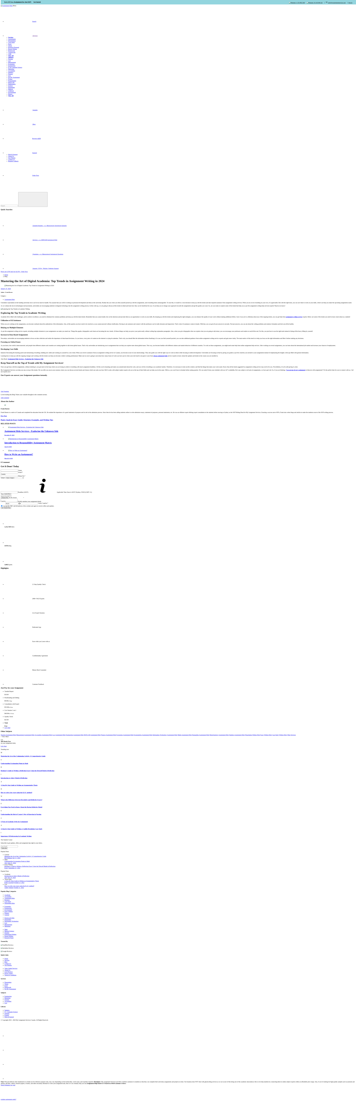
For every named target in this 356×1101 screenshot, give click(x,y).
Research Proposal (13, 47)
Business (7, 900)
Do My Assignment (14, 77)
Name (20, 470)
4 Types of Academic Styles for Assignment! (14, 821)
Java (9, 76)
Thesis (10, 46)
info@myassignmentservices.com (337, 2)
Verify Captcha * (43, 503)
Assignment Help (9, 299)
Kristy (6, 868)
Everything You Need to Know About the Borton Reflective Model (21, 807)
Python (10, 79)
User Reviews (8, 972)
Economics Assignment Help (124, 735)
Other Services (291, 735)
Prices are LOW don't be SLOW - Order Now (14, 271)
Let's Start (7, 728)
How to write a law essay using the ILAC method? (16, 792)
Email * (20, 472)
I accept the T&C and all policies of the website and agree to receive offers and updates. (28, 506)
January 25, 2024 (6, 288)
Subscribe (4, 848)
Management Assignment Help (25, 735)
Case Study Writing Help (279, 735)
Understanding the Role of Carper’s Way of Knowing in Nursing (21, 814)
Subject (3, 478)
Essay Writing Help (266, 735)
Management (12, 62)
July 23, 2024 (12, 877)
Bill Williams (8, 858)
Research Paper (9, 938)
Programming (12, 81)
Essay (10, 44)
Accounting (11, 71)
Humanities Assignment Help (200, 735)
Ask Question (5, 391)
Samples (35, 110)
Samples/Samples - (49, 225)
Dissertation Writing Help (252, 735)
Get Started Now (5, 508)
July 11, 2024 (16, 858)
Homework (11, 51)
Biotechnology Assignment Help (219, 735)
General (6, 915)
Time (2, 494)
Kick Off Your (22, 2)
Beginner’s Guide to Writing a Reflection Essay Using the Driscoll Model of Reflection (27, 770)
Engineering (11, 66)
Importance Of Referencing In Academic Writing (16, 836)
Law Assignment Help (59, 735)
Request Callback (13, 161)
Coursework (11, 52)
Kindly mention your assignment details (29, 501)
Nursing (10, 59)
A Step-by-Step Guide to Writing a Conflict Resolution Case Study (21, 829)
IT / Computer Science (11, 1012)
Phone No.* (21, 476)
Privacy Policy (8, 973)
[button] (20, 153)
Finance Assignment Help (108, 735)
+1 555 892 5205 (300, 2)
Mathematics (12, 84)
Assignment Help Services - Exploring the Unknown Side (25, 359)
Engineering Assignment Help (75, 735)
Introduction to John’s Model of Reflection (14, 778)
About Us (11, 156)
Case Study (11, 42)
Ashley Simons (8, 887)
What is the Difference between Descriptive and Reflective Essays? (21, 800)
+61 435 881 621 (318, 2)
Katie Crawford (9, 882)
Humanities (11, 87)
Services (6, 960)
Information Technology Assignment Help (165, 735)
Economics (11, 64)
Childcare (11, 91)
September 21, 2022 (14, 868)
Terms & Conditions (10, 975)
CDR (9, 54)
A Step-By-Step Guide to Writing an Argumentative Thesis (19, 785)
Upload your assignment (6, 496)
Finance (10, 74)
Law (9, 61)
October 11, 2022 (19, 887)
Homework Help (9, 918)
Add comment (5, 398)
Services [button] (35, 36)
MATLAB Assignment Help (92, 735)
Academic (7, 895)
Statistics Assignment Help (237, 735)
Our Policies (11, 158)
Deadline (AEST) (23, 492)
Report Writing (12, 49)
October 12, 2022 (19, 882)
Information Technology (11, 921)
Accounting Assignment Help (43, 735)
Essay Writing (8, 911)
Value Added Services (10, 968)
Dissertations (12, 41)
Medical (10, 89)
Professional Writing (10, 934)
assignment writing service (294, 317)
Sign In (350, 2)
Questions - (47, 254)
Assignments (12, 39)
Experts (6, 1015)
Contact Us (11, 159)
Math (6, 929)
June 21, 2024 (12, 863)
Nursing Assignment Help (8, 735)
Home (6, 958)
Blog (34, 124)
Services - (44, 240)
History (10, 94)
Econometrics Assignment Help (143, 735)
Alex (5, 863)
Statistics (10, 72)
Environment (12, 92)
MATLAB (11, 82)
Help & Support (13, 154)
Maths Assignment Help (185, 735)
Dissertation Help (9, 903)
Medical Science (9, 931)
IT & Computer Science (15, 67)
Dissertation (7, 982)
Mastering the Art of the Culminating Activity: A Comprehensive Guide (23, 756)
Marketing (11, 69)
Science (10, 86)
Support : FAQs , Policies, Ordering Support (45, 268)
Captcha (3, 501)
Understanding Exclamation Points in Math (14, 763)
